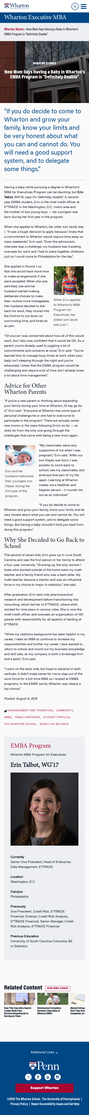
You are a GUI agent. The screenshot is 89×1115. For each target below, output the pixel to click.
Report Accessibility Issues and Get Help (55, 1104)
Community (64, 710)
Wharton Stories (14, 29)
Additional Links (43, 1052)
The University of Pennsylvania (61, 1099)
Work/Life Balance (54, 724)
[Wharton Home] (16, 6)
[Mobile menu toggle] (83, 6)
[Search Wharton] (75, 6)
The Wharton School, (28, 1099)
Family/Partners (27, 717)
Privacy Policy (19, 1104)
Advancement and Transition (30, 710)
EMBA (8, 717)
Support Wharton (44, 1088)
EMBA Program (31, 746)
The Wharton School (20, 724)
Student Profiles (56, 717)
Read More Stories (57, 988)
